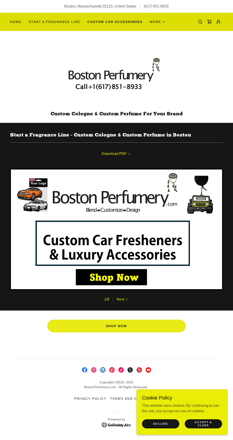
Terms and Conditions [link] (134, 398)
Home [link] (15, 22)
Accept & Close (203, 423)
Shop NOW (116, 326)
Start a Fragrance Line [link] (54, 22)
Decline (160, 423)
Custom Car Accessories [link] (114, 22)
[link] (209, 21)
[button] (158, 22)
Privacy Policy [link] (90, 398)
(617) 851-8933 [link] (156, 6)
